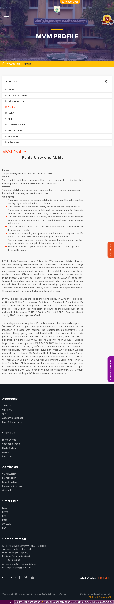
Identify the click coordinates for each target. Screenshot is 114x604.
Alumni (5, 451)
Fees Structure (9, 481)
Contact (6, 490)
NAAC (10, 113)
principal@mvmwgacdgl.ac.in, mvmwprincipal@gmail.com (19, 566)
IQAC (4, 507)
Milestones (13, 142)
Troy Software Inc (100, 597)
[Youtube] (33, 577)
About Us (6, 405)
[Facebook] (20, 577)
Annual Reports (16, 130)
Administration (15, 101)
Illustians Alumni (16, 124)
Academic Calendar (12, 417)
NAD (4, 528)
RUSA (4, 520)
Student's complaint (110, 369)
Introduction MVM (17, 95)
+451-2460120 (13, 560)
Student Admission (12, 486)
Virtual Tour (110, 250)
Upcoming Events (11, 443)
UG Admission (9, 473)
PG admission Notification (17, 601)
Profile (28, 63)
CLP (4, 413)
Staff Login (7, 456)
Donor (11, 89)
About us (14, 63)
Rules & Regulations (12, 422)
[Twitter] (26, 577)
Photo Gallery (9, 447)
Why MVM (12, 136)
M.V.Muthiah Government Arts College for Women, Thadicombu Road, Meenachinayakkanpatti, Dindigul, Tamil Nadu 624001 (25, 550)
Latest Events (9, 439)
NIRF (9, 118)
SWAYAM (6, 524)
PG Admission (9, 477)
